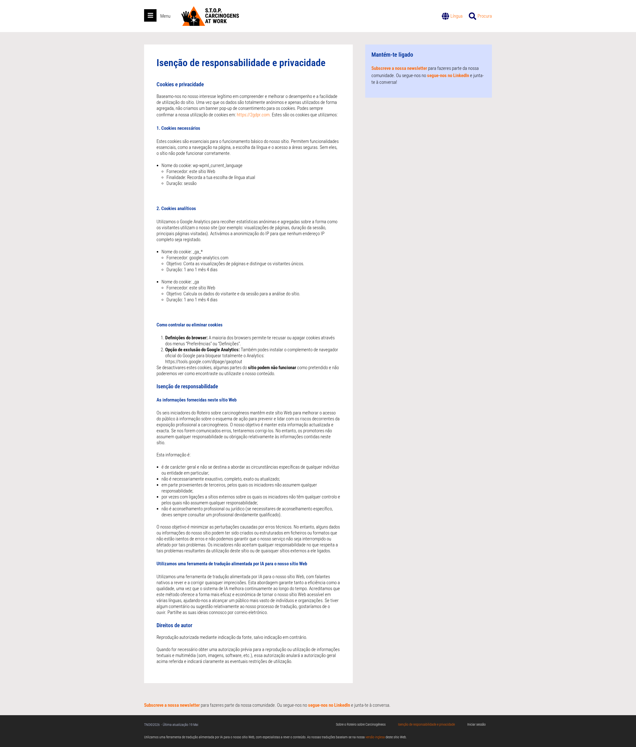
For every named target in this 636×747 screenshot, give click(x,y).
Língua (456, 16)
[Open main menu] (150, 15)
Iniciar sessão (476, 724)
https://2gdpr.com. (254, 115)
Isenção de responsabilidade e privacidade (426, 724)
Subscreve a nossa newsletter (399, 68)
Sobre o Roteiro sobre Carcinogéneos (361, 724)
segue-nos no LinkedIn (448, 75)
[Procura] (472, 16)
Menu (165, 16)
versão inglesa (375, 737)
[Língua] (445, 16)
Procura (484, 16)
